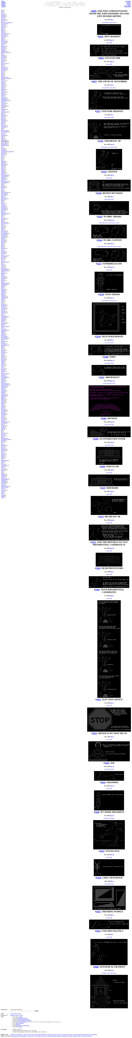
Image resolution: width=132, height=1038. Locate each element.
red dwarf (3, 371)
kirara (2, 247)
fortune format (23, 1021)
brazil (2, 73)
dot (1, 129)
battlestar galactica (5, 52)
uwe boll (3, 464)
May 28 (112, 381)
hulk (2, 202)
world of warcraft (5, 486)
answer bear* (4, 36)
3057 (94, 81)
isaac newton (4, 218)
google (2, 180)
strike (2, 424)
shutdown (3, 399)
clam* (2, 95)
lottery (2, 264)
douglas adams (4, 130)
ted (1, 431)
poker (2, 351)
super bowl (3, 425)
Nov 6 (112, 85)
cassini (2, 87)
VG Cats (62, 1034)
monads (2, 291)
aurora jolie (3, 46)
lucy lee (2, 265)
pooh (2, 353)
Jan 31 (112, 175)
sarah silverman (4, 383)
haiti (2, 185)
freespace (3, 165)
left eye (2, 258)
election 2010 (4, 142)
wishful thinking (4, 479)
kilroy (2, 244)
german (2, 173)
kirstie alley (3, 248)
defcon (2, 114)
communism (3, 98)
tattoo (2, 429)
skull (2, 404)
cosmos (2, 104)
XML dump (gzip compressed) (22, 1025)
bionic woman (4, 63)
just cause (3, 239)
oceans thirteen (4, 316)
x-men (2, 491)
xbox (2, 492)
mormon (3, 293)
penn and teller (4, 337)
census (2, 88)
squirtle (2, 417)
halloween (3, 187)
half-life (2, 186)
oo (22, 1034)
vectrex (2, 466)
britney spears (4, 77)
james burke (3, 222)
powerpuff (3, 358)
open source (3, 322)
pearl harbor (3, 336)
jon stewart (3, 236)
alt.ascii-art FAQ (31, 1036)
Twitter (21, 1015)
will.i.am (3, 476)
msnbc (2, 294)
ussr (2, 462)
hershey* (3, 197)
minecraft (3, 289)
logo (2, 260)
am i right (3, 26)
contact (2, 102)
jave (2, 224)
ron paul (3, 378)
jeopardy (3, 226)
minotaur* (3, 290)
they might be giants (5, 439)
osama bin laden (4, 326)
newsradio (3, 309)
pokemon (3, 350)
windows (3, 477)
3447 (102, 851)
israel (2, 221)
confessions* (4, 99)
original (2, 324)
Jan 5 (111, 114)
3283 (96, 439)
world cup (3, 485)
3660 (96, 967)
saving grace (3, 386)
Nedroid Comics (87, 1034)
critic (2, 108)
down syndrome (4, 131)
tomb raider (3, 445)
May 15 (112, 360)
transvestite (3, 450)
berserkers (3, 57)
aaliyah (2, 13)
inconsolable (3, 209)
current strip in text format (23, 1019)
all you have (3, 23)
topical (2, 448)
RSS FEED (3, 5)
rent (2, 372)
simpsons (3, 402)
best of (2, 58)
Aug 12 (112, 491)
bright (2, 74)
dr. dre (2, 133)
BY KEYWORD (127, 6)
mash (2, 271)
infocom (3, 212)
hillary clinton (4, 198)
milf (2, 288)
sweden (2, 427)
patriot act (3, 333)
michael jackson (4, 283)
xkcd (2, 494)
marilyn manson (4, 269)
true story (3, 454)
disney (2, 124)
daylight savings (4, 111)
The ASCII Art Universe (86, 1036)
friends (2, 169)
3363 (98, 568)
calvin (2, 82)
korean (2, 250)
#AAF (11, 1013)
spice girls (3, 413)
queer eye (3, 365)
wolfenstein (3, 481)
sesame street (4, 394)
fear (2, 156)
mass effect (3, 273)
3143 (104, 171)
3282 (104, 418)
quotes (20, 1026)
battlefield (3, 51)
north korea (3, 312)
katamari (3, 242)
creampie (3, 107)
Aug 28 (112, 520)
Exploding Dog (49, 1034)
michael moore (4, 284)
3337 (103, 488)
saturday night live (5, 384)
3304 (103, 466)
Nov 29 (112, 815)
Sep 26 (112, 595)
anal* (2, 28)
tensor (2, 434)
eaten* (2, 138)
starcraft (2, 420)
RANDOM (3, 3)
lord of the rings (4, 262)
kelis (2, 243)
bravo (2, 72)
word (2, 484)
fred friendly (3, 164)
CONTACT (3, 6)
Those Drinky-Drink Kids (40, 1034)
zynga (2, 497)
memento (3, 280)
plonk (2, 346)
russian (2, 379)
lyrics (2, 267)
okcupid (3, 319)
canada (2, 84)
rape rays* (3, 368)
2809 (94, 11)
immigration (3, 208)
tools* (2, 446)
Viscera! (29, 1034)
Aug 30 (112, 548)
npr (1, 314)
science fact (3, 387)
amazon (2, 27)
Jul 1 (112, 970)
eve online (3, 150)
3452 (98, 931)
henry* (2, 196)
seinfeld (2, 392)
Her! (33, 1034)
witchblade (3, 480)
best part (3, 59)
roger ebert (3, 376)
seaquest (3, 389)
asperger (3, 43)
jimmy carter (3, 231)
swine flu (3, 428)
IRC (20, 1013)
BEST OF (3, 4)
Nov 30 (112, 854)
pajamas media (4, 330)
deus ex (2, 118)
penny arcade (4, 338)
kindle (2, 245)
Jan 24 (112, 144)
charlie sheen (4, 92)
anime (2, 32)
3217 (99, 263)
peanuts (2, 335)
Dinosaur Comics (68, 1034)
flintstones (3, 161)
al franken (3, 16)
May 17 (112, 61)
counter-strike (4, 105)
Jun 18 (112, 422)
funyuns (3, 170)
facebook (3, 152)
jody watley (3, 232)
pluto (2, 347)
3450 (99, 877)
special (2, 412)
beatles (2, 54)
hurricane (3, 203)
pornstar (3, 356)
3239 (98, 336)
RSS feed (18, 1024)
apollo (2, 37)
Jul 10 (112, 470)
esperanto (3, 149)
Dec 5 (111, 934)
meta (2, 281)
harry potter (3, 193)
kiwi (2, 249)
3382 (97, 589)
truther (2, 455)
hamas (2, 191)
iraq (2, 217)
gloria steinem (4, 176)
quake (2, 362)
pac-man (3, 329)
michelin (3, 285)
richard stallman (4, 373)
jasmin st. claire (4, 223)
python (2, 361)
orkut (2, 325)
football (2, 162)
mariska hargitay (4, 270)
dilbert (2, 123)
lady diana (3, 252)
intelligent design (4, 213)
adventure (3, 15)
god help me (3, 178)
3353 (101, 516)
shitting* (3, 398)
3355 (93, 542)
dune (2, 136)
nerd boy (3, 304)
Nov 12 (112, 766)
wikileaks (3, 474)
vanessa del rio (4, 465)
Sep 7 (112, 571)
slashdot (3, 405)
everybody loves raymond (6, 151)
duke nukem (3, 135)
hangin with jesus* (5, 192)
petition (2, 342)
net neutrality (4, 305)
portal (2, 357)
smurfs (2, 407)
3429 (107, 763)
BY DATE (129, 3)
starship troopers (4, 422)
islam (2, 219)
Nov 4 (112, 703)
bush (2, 79)
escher (2, 147)
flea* (2, 160)
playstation (3, 343)
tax (1, 430)
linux (2, 259)
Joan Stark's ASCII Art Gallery (74, 1036)
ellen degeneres (4, 145)
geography (3, 172)
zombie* (3, 496)
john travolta (3, 234)
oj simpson (3, 317)
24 (1, 11)
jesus (2, 228)
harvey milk (3, 195)
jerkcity (2, 227)
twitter (2, 458)
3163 (100, 216)
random (20, 1016)
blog (2, 66)
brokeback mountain (5, 78)
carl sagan (3, 85)
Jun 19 (112, 442)
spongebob (3, 414)
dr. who (2, 134)
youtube (3, 495)
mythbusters (3, 298)
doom (2, 128)
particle (2, 332)
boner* (2, 71)
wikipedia (3, 475)
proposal (3, 360)
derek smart (3, 115)
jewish (2, 229)
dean (2, 113)
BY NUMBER (128, 1)
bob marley (3, 67)
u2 (1, 459)
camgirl (2, 83)
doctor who (3, 125)
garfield (2, 171)
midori (2, 286)
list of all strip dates (19, 1023)
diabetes (3, 119)
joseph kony (3, 237)
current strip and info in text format (23, 1020)
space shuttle (4, 410)
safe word (3, 381)
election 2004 (4, 140)
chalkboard (3, 89)
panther (2, 331)
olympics (3, 320)
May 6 (112, 340)
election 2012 (4, 144)
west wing (3, 469)
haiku (2, 183)
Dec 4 (112, 915)
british (2, 75)
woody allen (3, 482)
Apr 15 (112, 298)
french (2, 166)
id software (3, 206)
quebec (2, 363)
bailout (2, 49)
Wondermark (94, 1034)
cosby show (3, 103)
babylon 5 (3, 48)
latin (2, 254)
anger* (2, 31)
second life (3, 391)
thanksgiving (4, 438)
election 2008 (105, 22)
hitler (2, 201)
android (2, 30)
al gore (2, 17)
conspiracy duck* (5, 100)
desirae (2, 116)
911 (2, 12)
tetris (2, 436)
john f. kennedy (4, 233)
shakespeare (3, 396)
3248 (106, 357)
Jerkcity (25, 1034)
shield (2, 397)
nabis (2, 299)
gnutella (2, 177)
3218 (101, 294)
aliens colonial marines (6, 22)
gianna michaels (4, 175)
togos (2, 444)
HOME (2, 1)
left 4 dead (3, 257)
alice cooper (3, 20)
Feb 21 (112, 243)
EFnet (16, 1013)
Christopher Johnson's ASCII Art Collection (57, 1036)
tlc (1, 443)
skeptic (2, 403)
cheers (2, 93)
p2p (2, 327)
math (2, 274)
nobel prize (3, 311)
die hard (3, 121)
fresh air (3, 167)
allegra (2, 25)
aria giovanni (4, 41)
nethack (2, 306)
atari (2, 44)
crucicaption (3, 109)
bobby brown (4, 68)
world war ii (3, 487)
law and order (4, 255)
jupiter (2, 238)
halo (2, 188)
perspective (3, 341)
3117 (98, 111)
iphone (2, 214)
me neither (3, 276)
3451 (98, 911)
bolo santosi (3, 69)
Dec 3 (112, 881)
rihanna (2, 374)
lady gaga (3, 253)
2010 (2, 10)
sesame (2, 393)
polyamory (3, 352)
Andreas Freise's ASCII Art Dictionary (18, 1036)
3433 (103, 782)
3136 (101, 141)
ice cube (3, 204)
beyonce (3, 61)
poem (2, 348)
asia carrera (3, 42)
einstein (2, 139)
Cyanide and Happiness (78, 1034)
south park (3, 409)
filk (1, 159)
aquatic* (3, 40)
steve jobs (3, 423)
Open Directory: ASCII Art (41, 1036)
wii (1, 471)
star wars (3, 419)
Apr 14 (112, 267)
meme (2, 279)
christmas (3, 94)
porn (2, 355)
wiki (2, 472)
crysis (2, 110)
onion (2, 321)
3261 (102, 377)
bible (2, 62)
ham (2, 190)
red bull (2, 369)
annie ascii (3, 35)
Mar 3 (112, 19)
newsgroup (3, 307)
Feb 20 (112, 220)
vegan (2, 467)
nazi (2, 302)
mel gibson (3, 278)
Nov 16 (112, 786)
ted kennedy (3, 433)
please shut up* (4, 345)
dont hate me (4, 126)
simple (2, 400)
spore (2, 415)
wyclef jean (3, 490)
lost (2, 263)
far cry (2, 155)
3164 (100, 240)
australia (3, 47)
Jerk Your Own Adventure (16, 1034)
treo (2, 451)
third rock (3, 440)
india (2, 211)
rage (2, 367)
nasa (2, 301)
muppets (3, 295)
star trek (2, 418)
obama (2, 315)
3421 (99, 699)
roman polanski (4, 377)
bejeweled (3, 56)
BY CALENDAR (127, 5)
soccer (2, 408)
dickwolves (3, 120)
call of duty (3, 80)
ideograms (3, 207)
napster (2, 300)
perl (2, 340)
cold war (3, 97)
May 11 (112, 40)
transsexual (3, 449)
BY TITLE (128, 2)
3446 (97, 812)
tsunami (2, 456)
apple (2, 38)
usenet (2, 461)
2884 (101, 58)
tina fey (2, 441)
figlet (2, 157)
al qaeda (3, 18)
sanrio (2, 382)
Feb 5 (112, 196)
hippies (2, 200)
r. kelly (2, 366)
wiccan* (3, 470)
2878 (101, 36)
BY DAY (129, 4)
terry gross (3, 435)
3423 (94, 733)
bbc (2, 53)
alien (2, 21)
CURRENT (3, 2)
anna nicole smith (5, 33)
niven (2, 310)
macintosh (3, 268)
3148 (99, 193)
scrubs (2, 388)
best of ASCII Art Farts (22, 1018)
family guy (3, 154)
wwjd (2, 489)
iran (2, 216)
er (1, 146)
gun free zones (4, 182)
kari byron (3, 240)
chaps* (2, 90)
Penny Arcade (57, 1034)
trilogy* (2, 453)
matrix (2, 275)
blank (2, 64)
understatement (4, 460)
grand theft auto (4, 181)
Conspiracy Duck (14, 1015)
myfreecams (3, 296)
